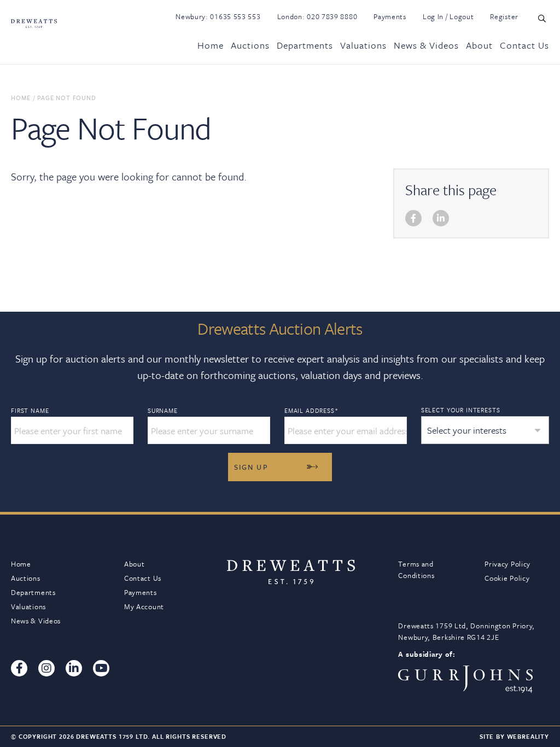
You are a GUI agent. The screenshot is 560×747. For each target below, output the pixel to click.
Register (504, 16)
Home (210, 45)
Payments (390, 16)
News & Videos (426, 45)
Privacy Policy (507, 563)
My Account (144, 606)
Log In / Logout (448, 16)
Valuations (363, 45)
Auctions (250, 45)
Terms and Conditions (416, 569)
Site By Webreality (514, 736)
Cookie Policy (507, 578)
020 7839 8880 (332, 16)
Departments (305, 45)
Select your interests (460, 410)
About (479, 45)
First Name (30, 410)
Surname (163, 410)
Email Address (311, 410)
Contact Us (524, 45)
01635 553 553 (235, 16)
